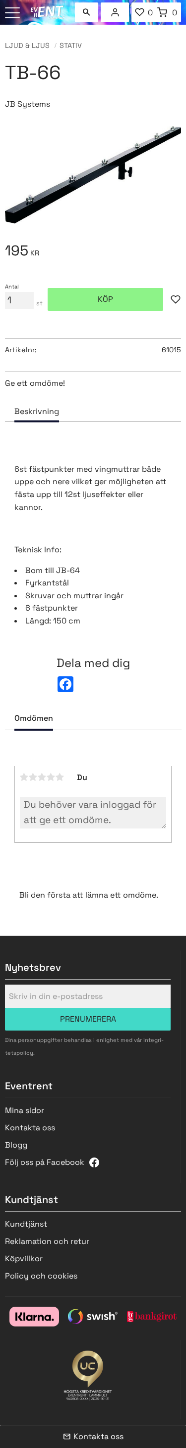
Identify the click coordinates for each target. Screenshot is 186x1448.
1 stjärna (24, 777)
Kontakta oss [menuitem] (30, 1127)
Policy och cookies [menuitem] (41, 1276)
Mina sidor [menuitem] (115, 12)
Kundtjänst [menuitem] (26, 1224)
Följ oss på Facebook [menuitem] (44, 1162)
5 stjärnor (60, 777)
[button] (13, 13)
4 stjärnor (51, 777)
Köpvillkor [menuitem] (24, 1258)
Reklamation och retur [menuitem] (47, 1241)
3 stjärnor (42, 777)
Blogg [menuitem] (16, 1145)
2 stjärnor (33, 777)
